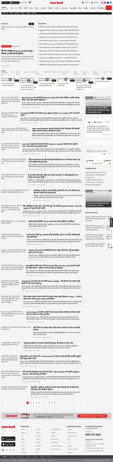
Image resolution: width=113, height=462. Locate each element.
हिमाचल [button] (50, 8)
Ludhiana (28, 457)
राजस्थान (38, 446)
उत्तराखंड (38, 443)
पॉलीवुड (11, 13)
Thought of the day (57, 446)
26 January (102, 172)
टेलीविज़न (33, 13)
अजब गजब (5, 13)
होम (12, 8)
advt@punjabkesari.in (91, 428)
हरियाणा (38, 433)
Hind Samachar (71, 433)
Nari (110, 72)
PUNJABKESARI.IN (95, 460)
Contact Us (6, 460)
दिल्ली (25, 8)
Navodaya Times (72, 436)
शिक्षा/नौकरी (54, 443)
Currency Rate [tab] (90, 151)
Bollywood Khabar (91, 172)
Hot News (4, 24)
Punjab (32, 72)
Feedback (13, 460)
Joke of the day (56, 449)
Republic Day (90, 175)
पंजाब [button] (31, 8)
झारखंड (86, 8)
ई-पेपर (23, 429)
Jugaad (69, 446)
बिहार (80, 8)
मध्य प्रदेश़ (64, 8)
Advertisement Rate (23, 460)
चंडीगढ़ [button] (37, 8)
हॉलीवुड (28, 13)
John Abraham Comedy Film (94, 182)
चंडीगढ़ (23, 449)
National (26, 72)
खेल (37, 452)
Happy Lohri (89, 177)
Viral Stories (54, 439)
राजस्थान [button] (92, 8)
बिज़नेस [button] (99, 8)
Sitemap (43, 460)
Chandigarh (20, 457)
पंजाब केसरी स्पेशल (56, 429)
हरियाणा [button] (57, 8)
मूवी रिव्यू (16, 13)
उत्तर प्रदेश (43, 8)
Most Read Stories (91, 213)
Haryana (53, 72)
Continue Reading (5, 65)
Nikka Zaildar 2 (100, 175)
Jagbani (69, 429)
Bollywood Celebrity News (93, 180)
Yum (68, 443)
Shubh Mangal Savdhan (93, 185)
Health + (53, 436)
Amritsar (42, 457)
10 (54, 403)
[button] (30, 24)
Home (13, 72)
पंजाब (22, 446)
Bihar (58, 72)
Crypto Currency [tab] (102, 151)
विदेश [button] (20, 8)
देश (22, 436)
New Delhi (12, 457)
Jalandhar (50, 457)
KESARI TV (3, 71)
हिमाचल (38, 429)
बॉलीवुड (23, 13)
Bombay (35, 457)
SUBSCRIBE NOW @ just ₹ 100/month (92, 416)
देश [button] (16, 8)
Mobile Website (35, 460)
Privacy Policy (51, 460)
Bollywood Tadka (72, 449)
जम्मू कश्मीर (73, 8)
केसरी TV (23, 433)
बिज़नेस (38, 449)
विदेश (22, 439)
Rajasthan (47, 72)
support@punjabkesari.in (96, 451)
